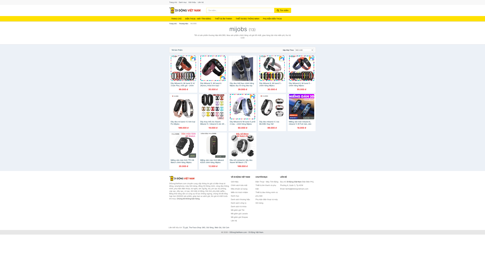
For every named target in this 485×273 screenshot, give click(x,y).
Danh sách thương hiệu (240, 199)
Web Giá (218, 227)
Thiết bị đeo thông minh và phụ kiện (267, 194)
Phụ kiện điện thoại (272, 19)
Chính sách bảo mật (239, 185)
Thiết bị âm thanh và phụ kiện (266, 187)
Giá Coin (225, 227)
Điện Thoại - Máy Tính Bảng (198, 19)
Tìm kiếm (283, 10)
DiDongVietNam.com (238, 232)
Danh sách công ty (238, 203)
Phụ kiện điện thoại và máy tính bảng (267, 201)
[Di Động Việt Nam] (182, 178)
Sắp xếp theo (288, 50)
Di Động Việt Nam (256, 232)
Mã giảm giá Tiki (237, 210)
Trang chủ (173, 2)
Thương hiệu (183, 24)
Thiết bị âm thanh (223, 19)
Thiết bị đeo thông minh (247, 19)
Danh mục (183, 2)
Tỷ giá (185, 227)
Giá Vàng (210, 227)
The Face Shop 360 (197, 227)
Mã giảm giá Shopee (239, 217)
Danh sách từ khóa (238, 206)
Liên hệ (201, 2)
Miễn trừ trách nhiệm (239, 192)
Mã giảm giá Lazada (239, 213)
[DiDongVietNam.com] (185, 10)
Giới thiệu (192, 2)
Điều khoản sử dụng (239, 189)
